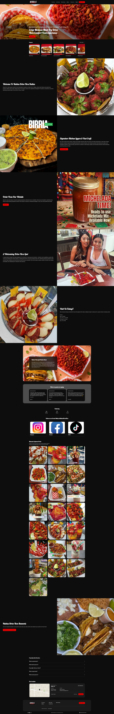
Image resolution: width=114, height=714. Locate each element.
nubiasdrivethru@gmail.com (64, 690)
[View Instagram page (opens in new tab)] (29, 712)
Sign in (77, 2)
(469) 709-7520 (62, 689)
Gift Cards (58, 2)
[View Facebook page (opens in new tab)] (28, 712)
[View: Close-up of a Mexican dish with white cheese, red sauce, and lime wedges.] (38, 455)
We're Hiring (63, 2)
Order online (81, 694)
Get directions (80, 685)
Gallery (68, 2)
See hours (75, 694)
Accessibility (50, 708)
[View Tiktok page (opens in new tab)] (31, 712)
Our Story (53, 2)
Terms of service (44, 708)
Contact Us (72, 2)
